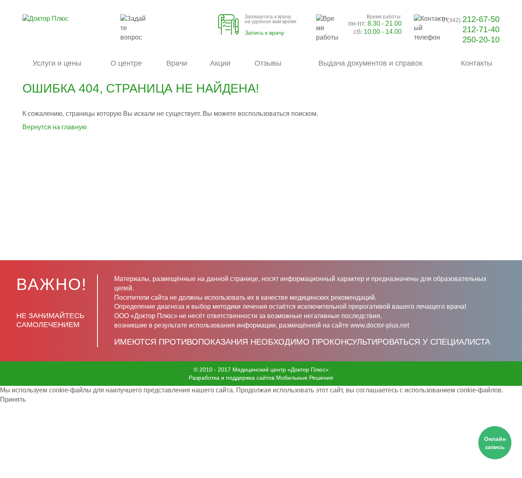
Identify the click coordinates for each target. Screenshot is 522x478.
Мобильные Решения (304, 377)
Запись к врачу (264, 32)
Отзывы (267, 63)
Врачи (176, 63)
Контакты (476, 63)
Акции (220, 63)
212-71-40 (481, 29)
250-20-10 (481, 39)
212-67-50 (471, 19)
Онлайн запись (495, 443)
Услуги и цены (57, 63)
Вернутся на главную (54, 127)
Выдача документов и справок (370, 63)
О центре (126, 63)
